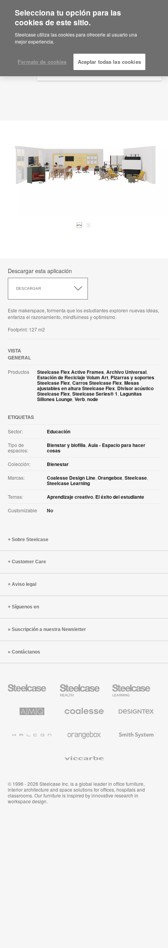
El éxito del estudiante (119, 496)
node (92, 399)
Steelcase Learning (68, 483)
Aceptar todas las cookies (109, 61)
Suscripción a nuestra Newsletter (49, 629)
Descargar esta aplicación (40, 271)
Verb (80, 399)
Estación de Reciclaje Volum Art (72, 377)
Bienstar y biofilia (66, 445)
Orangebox (110, 477)
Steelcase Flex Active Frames (70, 371)
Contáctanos (26, 652)
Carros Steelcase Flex (97, 382)
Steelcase (136, 477)
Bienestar (58, 464)
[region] (84, 38)
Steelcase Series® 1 (95, 393)
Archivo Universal (126, 371)
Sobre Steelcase (30, 539)
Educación (58, 431)
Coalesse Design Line (71, 477)
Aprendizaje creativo (70, 496)
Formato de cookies (42, 61)
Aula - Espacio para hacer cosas (96, 448)
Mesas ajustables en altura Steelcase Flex (88, 385)
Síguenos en (25, 607)
